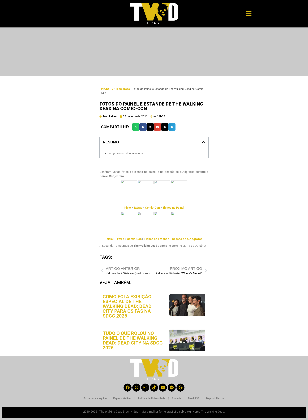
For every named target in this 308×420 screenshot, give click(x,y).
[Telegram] (172, 388)
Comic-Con (152, 207)
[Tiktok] (154, 388)
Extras (138, 207)
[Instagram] (145, 388)
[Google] (180, 388)
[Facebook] (128, 388)
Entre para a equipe (95, 398)
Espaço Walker (122, 398)
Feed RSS (194, 398)
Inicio (127, 207)
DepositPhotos (215, 398)
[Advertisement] (154, 51)
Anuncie (176, 398)
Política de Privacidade (151, 398)
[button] (135, 127)
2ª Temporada (121, 88)
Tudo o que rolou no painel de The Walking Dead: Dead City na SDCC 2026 (133, 340)
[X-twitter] (136, 388)
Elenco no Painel (173, 207)
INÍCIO (105, 88)
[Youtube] (163, 388)
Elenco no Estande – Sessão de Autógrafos (173, 239)
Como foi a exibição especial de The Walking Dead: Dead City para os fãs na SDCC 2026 (127, 306)
